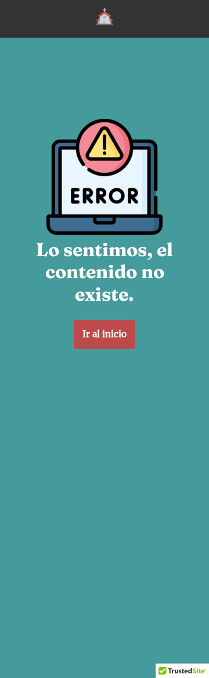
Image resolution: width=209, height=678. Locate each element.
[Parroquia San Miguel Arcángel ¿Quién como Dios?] (104, 19)
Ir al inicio (104, 334)
